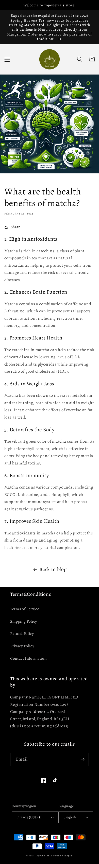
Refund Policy (22, 633)
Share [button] (16, 226)
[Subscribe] (82, 759)
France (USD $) (29, 817)
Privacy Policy (22, 646)
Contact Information (28, 658)
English (70, 817)
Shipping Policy (23, 621)
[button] (7, 59)
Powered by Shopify (61, 855)
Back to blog (53, 569)
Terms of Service (24, 608)
